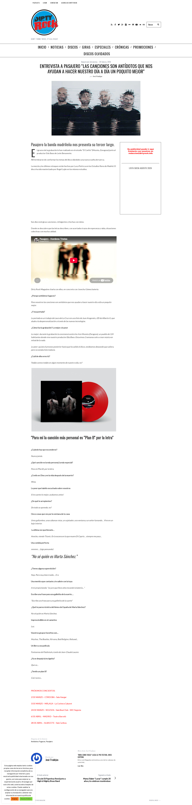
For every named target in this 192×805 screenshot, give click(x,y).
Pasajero (49, 741)
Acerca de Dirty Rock (69, 3)
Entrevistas (93, 62)
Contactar (54, 3)
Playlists (36, 3)
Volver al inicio (154, 800)
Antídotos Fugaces (38, 741)
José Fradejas (97, 76)
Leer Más (81, 766)
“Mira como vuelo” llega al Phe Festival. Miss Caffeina (95, 756)
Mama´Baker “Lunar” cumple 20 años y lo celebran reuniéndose (97, 778)
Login (45, 3)
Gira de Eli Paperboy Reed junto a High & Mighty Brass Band (51, 778)
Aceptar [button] (14, 799)
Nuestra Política (26, 799)
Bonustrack (85, 62)
